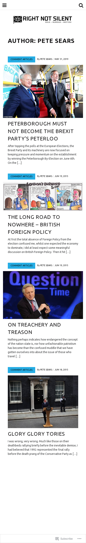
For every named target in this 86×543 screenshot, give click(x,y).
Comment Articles (21, 59)
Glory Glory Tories (36, 434)
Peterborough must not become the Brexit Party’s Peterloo (41, 131)
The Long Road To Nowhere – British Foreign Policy (34, 224)
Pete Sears (46, 59)
